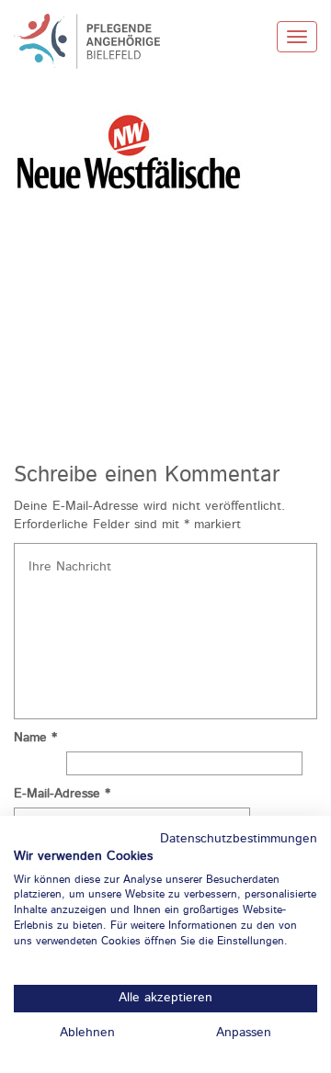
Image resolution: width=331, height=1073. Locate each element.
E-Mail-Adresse (62, 793)
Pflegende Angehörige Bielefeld (96, 41)
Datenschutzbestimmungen (238, 839)
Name (35, 737)
